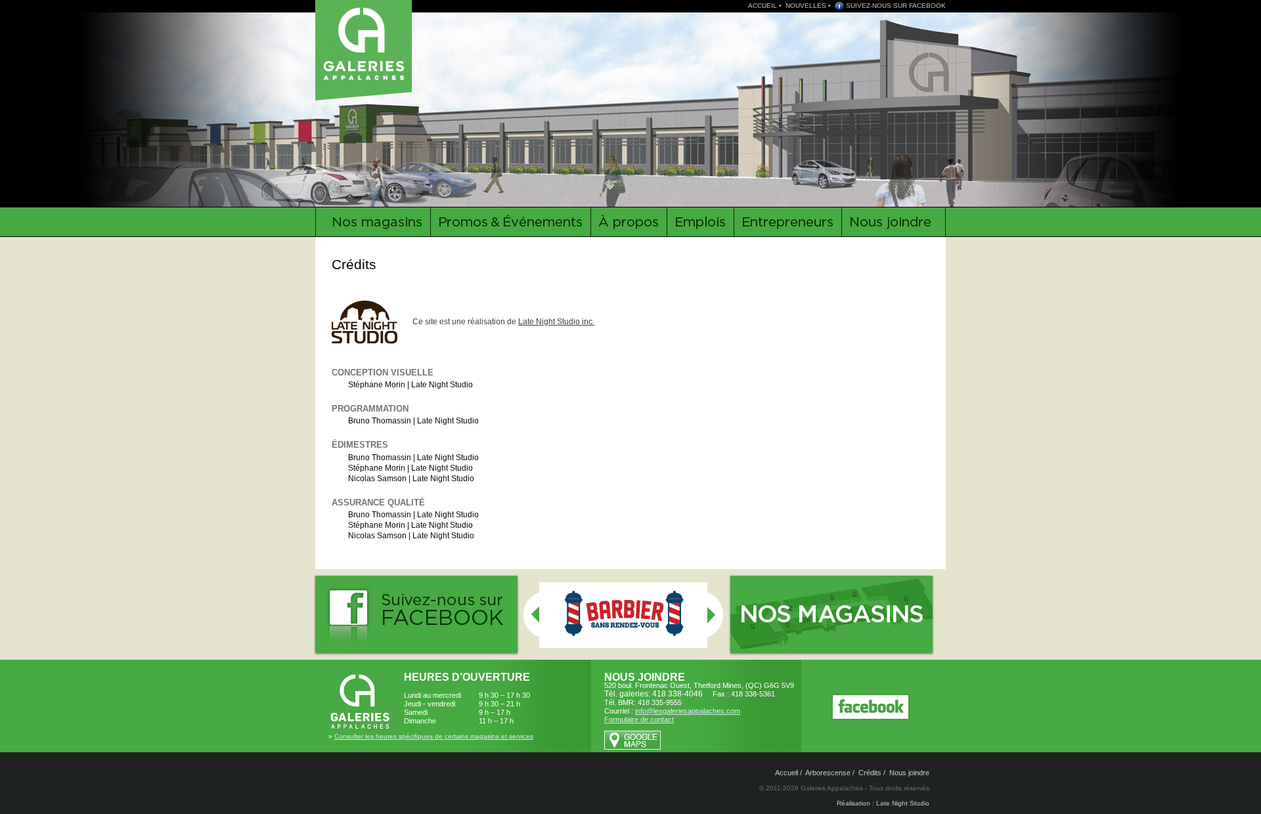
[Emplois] (700, 221)
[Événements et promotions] (510, 221)
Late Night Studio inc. (556, 321)
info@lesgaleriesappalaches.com (687, 711)
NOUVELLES (805, 5)
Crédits (869, 773)
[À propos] (628, 221)
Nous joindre (909, 773)
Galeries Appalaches (366, 43)
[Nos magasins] (372, 221)
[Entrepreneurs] (787, 221)
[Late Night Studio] (371, 321)
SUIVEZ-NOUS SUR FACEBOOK (896, 5)
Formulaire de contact (639, 719)
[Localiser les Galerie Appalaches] (632, 747)
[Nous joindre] (893, 221)
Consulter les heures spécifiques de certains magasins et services (433, 736)
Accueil (786, 773)
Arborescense (828, 773)
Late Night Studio (442, 384)
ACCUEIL (762, 5)
